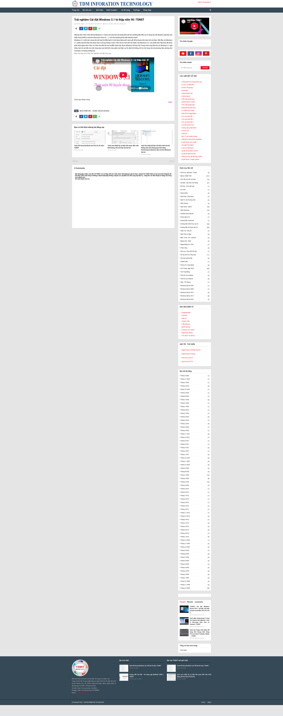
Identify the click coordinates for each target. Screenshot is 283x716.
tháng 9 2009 (195, 550)
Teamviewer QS (187, 93)
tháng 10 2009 (195, 547)
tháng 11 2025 (195, 379)
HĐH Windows (195, 210)
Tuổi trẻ (184, 315)
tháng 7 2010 (195, 523)
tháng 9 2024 (195, 393)
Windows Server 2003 (195, 285)
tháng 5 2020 (195, 482)
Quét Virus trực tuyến (189, 142)
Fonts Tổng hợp (187, 87)
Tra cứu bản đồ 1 (187, 116)
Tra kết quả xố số (188, 125)
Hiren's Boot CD (195, 217)
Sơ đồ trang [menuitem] (125, 10)
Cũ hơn (171, 161)
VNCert (184, 133)
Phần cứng (195, 248)
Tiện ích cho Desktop (195, 275)
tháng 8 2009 (195, 554)
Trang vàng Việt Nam (189, 128)
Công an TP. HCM (188, 330)
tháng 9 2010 (195, 519)
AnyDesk (185, 90)
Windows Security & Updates (192, 139)
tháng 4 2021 (195, 444)
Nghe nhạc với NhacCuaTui (191, 350)
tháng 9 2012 (195, 492)
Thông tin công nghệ (195, 265)
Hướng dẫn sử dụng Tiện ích (195, 227)
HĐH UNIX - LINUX (195, 207)
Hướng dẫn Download (195, 220)
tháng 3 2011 (195, 509)
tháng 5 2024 (195, 403)
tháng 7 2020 (195, 475)
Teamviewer (186, 96)
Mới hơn (75, 161)
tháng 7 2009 (195, 557)
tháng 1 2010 (195, 537)
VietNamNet (186, 312)
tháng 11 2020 (195, 461)
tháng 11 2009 (195, 543)
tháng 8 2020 (195, 472)
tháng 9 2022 (195, 427)
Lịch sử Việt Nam (188, 148)
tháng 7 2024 (195, 400)
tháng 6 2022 (195, 430)
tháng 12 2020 (195, 458)
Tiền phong (186, 324)
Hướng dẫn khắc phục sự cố (195, 224)
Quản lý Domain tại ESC (190, 151)
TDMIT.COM (195, 262)
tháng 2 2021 (195, 451)
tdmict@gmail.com (82, 693)
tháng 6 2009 (195, 561)
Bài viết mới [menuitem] (87, 10)
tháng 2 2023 (195, 424)
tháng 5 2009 (195, 564)
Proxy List (185, 131)
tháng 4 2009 (195, 567)
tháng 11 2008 (195, 585)
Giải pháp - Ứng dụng (195, 196)
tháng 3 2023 (195, 420)
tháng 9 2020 (195, 468)
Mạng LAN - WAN (195, 241)
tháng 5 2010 (195, 526)
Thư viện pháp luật (188, 105)
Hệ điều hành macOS (195, 214)
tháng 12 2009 (195, 540)
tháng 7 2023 (195, 413)
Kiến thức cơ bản (195, 234)
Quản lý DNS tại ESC (189, 154)
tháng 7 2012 (195, 495)
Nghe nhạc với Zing (188, 354)
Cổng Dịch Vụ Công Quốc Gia (192, 82)
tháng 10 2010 (195, 516)
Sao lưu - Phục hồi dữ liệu (195, 251)
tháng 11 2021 (195, 434)
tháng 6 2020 (195, 478)
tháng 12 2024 (195, 389)
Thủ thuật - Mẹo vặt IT (195, 268)
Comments (199, 602)
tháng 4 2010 (195, 530)
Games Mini (195, 193)
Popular (182, 602)
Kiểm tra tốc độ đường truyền (192, 156)
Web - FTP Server (195, 282)
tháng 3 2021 (195, 448)
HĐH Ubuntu (195, 203)
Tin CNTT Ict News (188, 335)
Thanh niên (186, 321)
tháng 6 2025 (195, 386)
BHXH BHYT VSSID (188, 102)
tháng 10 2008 (195, 588)
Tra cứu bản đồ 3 (187, 122)
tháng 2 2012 (195, 506)
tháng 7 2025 (195, 382)
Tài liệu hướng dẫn (195, 258)
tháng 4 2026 (195, 376)
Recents (190, 602)
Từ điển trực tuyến (188, 110)
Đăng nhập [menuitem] (147, 10)
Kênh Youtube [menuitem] (111, 10)
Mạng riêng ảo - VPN (195, 244)
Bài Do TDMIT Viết (110, 24)
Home (203, 702)
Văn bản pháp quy (188, 99)
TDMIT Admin (80, 24)
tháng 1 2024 (195, 406)
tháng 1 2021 (195, 454)
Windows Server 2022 (195, 299)
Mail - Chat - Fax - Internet (195, 238)
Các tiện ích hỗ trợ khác (195, 179)
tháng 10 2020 (195, 465)
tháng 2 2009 (195, 574)
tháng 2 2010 (195, 533)
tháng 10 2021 (195, 437)
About (209, 702)
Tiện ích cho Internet (195, 279)
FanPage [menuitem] (136, 10)
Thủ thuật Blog (195, 272)
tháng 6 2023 (195, 417)
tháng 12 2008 (195, 581)
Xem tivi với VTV (187, 361)
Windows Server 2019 (195, 296)
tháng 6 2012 (195, 499)
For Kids (195, 190)
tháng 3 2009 (195, 571)
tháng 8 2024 (195, 396)
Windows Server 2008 (195, 289)
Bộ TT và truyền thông (189, 136)
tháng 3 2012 (195, 502)
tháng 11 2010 (195, 513)
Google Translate (188, 145)
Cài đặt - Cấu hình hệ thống (101, 111)
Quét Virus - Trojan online (190, 159)
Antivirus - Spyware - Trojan (195, 172)
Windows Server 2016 (195, 292)
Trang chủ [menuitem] (75, 10)
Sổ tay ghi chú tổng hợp (195, 255)
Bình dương (186, 327)
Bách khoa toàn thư (189, 108)
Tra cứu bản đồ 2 (187, 119)
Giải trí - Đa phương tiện (195, 200)
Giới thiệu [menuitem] (99, 10)
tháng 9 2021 (195, 441)
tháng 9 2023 (195, 410)
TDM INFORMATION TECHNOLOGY (93, 702)
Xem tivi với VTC (187, 358)
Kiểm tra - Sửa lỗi (195, 231)
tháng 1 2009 (195, 578)
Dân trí (184, 318)
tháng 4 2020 (195, 485)
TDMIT (170, 102)
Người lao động (187, 333)
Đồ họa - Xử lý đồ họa (195, 186)
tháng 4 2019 (195, 489)
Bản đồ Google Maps (189, 113)
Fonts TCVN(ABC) (188, 85)
